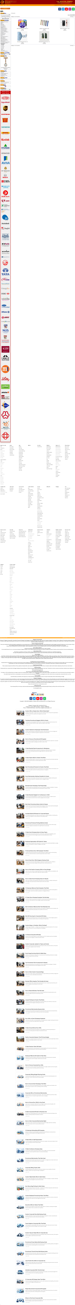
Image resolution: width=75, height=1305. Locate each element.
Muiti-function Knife (30, 550)
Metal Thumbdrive (58, 543)
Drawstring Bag (21, 453)
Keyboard (57, 462)
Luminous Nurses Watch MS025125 (5, 68)
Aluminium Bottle (49, 446)
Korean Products (39, 500)
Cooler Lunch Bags (21, 449)
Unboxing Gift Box (39, 518)
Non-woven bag (21, 460)
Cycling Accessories (40, 532)
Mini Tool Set (29, 549)
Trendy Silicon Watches (31, 540)
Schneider (11, 594)
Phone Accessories (3, 529)
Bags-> (2, 23)
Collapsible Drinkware (49, 452)
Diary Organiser (49, 535)
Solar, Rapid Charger (3, 540)
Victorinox (11, 605)
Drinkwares (48, 445)
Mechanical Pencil (67, 492)
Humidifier (38, 499)
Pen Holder (48, 549)
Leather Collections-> (5, 31)
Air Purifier (38, 488)
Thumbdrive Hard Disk (59, 529)
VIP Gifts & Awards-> (4, 51)
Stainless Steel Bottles (50, 464)
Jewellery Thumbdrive (58, 539)
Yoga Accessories (39, 527)
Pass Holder (29, 503)
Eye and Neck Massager (59, 456)
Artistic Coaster (30, 532)
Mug (47, 459)
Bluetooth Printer (58, 453)
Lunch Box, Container (40, 503)
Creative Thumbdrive (58, 532)
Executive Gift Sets (49, 539)
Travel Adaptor (67, 540)
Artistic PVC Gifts (30, 531)
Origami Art (38, 507)
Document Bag (21, 452)
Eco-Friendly (29, 543)
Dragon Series (12, 582)
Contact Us (3, 76)
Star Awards (11, 453)
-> (3, 43)
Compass (38, 531)
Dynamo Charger (2, 535)
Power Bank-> (3, 37)
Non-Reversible (2, 456)
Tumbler (48, 467)
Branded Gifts (11, 568)
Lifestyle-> (3, 32)
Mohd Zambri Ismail (12, 624)
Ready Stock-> (3, 38)
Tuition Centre (66, 457)
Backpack (20, 446)
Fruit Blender (48, 456)
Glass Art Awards (12, 449)
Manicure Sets (30, 546)
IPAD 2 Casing (11, 571)
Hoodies (1, 452)
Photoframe (11, 575)
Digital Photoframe (39, 510)
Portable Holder (2, 539)
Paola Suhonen (11, 625)
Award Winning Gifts (12, 567)
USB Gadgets (57, 475)
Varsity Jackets (2, 453)
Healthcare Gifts (2, 486)
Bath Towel (1, 477)
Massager (38, 504)
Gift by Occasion (67, 445)
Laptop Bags (20, 457)
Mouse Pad (57, 463)
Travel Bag (20, 468)
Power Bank (11, 529)
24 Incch (2, 46)
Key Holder (29, 496)
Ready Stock (21, 529)
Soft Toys (38, 517)
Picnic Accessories (39, 511)
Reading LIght (11, 489)
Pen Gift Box (66, 496)
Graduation (66, 452)
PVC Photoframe (30, 536)
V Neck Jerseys (2, 474)
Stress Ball (29, 560)
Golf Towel (1, 479)
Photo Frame (39, 508)
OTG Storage (2, 536)
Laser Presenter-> (4, 30)
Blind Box (2, 24)
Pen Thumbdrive (58, 547)
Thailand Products (12, 634)
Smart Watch (39, 524)
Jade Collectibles (12, 627)
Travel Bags (66, 542)
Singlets (1, 472)
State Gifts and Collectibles (13, 632)
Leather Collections (31, 486)
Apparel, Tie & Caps (3, 445)
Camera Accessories (3, 532)
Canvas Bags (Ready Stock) (22, 531)
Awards (11, 445)
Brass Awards (11, 446)
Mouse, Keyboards (58, 460)
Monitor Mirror (57, 459)
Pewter (11, 629)
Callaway (11, 578)
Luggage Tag (30, 497)
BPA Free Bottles (49, 448)
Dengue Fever (2, 489)
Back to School (67, 446)
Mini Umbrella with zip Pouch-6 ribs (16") (22, 41)
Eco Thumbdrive (58, 536)
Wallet (29, 507)
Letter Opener (48, 542)
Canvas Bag (20, 448)
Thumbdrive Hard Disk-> (5, 41)
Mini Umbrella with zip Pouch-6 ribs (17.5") (44, 41)
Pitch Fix (11, 591)
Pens (65, 486)
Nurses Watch (39, 522)
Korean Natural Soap (12, 628)
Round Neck (1, 468)
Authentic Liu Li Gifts (12, 565)
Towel (1, 475)
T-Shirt (1, 461)
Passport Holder (30, 504)
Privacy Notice (3, 74)
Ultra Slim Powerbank (12, 535)
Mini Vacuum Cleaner (49, 545)
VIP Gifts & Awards (12, 564)
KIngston (11, 584)
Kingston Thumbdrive (58, 540)
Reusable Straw (49, 463)
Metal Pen (66, 493)
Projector (57, 466)
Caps (1, 446)
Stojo (10, 598)
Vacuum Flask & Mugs (49, 468)
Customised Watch (39, 521)
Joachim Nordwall (12, 621)
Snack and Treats (39, 446)
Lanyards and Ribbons (3, 459)
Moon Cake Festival (67, 453)
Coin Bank (38, 492)
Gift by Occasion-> (4, 28)
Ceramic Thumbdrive (58, 531)
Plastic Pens (66, 497)
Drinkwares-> (3, 26)
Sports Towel (2, 482)
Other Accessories (67, 536)
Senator (11, 595)
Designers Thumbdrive (59, 535)
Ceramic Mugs (48, 449)
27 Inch (2, 47)
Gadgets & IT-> (3, 27)
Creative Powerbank (12, 531)
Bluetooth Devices (58, 446)
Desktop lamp (11, 488)
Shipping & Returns (4, 73)
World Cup (38, 535)
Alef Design (11, 570)
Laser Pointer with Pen (22, 489)
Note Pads (48, 546)
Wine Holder (20, 470)
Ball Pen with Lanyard (67, 488)
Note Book (48, 536)
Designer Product (12, 615)
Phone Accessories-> (4, 36)
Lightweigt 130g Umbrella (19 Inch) (44, 28)
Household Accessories (40, 497)
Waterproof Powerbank (13, 536)
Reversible (1, 457)
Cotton (1, 465)
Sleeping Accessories (68, 539)
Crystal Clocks (11, 612)
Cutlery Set (38, 493)
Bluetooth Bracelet (58, 448)
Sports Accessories (40, 529)
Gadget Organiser (21, 456)
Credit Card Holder (30, 493)
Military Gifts (3, 33)
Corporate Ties (2, 448)
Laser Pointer (20, 488)
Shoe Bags (20, 463)
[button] (56, 5)
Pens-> (2, 35)
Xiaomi (10, 606)
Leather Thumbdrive (58, 542)
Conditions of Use (4, 75)
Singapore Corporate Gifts (13, 631)
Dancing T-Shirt (2, 462)
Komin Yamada (11, 622)
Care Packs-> (3, 25)
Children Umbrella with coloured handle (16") (22, 28)
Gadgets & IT (58, 445)
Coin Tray (29, 542)
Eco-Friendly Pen (67, 489)
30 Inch (2, 48)
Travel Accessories (67, 529)
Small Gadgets (30, 556)
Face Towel (1, 478)
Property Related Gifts (40, 513)
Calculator (48, 531)
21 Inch (2, 45)
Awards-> (2, 22)
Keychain (29, 545)
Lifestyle (38, 486)
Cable (1, 531)
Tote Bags (11, 589)
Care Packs (39, 445)
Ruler (28, 539)
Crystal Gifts (11, 608)
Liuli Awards (11, 452)
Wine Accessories (39, 525)
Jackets (1, 449)
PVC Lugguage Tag (30, 535)
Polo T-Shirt (1, 463)
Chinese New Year (67, 449)
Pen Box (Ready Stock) (22, 535)
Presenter (20, 492)
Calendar (48, 532)
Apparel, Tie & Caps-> (5, 21)
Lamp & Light (12, 486)
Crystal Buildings (12, 611)
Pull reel (29, 553)
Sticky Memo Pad (49, 550)
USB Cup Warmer (58, 472)
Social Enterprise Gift (30, 557)
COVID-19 (1, 488)
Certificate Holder (30, 489)
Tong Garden (11, 601)
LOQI (10, 588)
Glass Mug (48, 457)
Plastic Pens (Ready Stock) (22, 536)
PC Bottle (48, 460)
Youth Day (66, 459)
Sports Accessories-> (4, 40)
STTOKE (11, 599)
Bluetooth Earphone (58, 449)
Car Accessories (39, 489)
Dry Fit (1, 466)
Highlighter (48, 541)
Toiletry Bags (20, 467)
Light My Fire (11, 587)
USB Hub (57, 476)
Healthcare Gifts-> (4, 29)
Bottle (2, 49)
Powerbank (11, 532)
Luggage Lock (67, 532)
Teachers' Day (67, 456)
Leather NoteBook (12, 572)
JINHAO (10, 581)
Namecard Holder (30, 552)
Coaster (29, 492)
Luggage (20, 459)
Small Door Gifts (30, 529)
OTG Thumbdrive (58, 546)
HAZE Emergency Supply (3, 492)
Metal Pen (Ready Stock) (22, 532)
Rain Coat (3, 50)
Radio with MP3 (58, 469)
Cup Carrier (48, 453)
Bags (19, 445)
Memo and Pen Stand (49, 543)
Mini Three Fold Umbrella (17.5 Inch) (64, 28)
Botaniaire (11, 577)
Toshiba (11, 602)
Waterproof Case (2, 542)
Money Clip (29, 499)
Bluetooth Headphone (58, 452)
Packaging (3, 34)
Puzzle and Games (39, 514)
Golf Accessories (39, 496)
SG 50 (10, 618)
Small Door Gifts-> (4, 39)
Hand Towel (1, 481)
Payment (2, 72)
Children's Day (67, 448)
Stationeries (48, 529)
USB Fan (57, 473)
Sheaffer (11, 597)
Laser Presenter (21, 486)
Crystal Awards (12, 448)
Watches (38, 520)
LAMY (10, 585)
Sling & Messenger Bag (22, 464)
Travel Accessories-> (4, 42)
